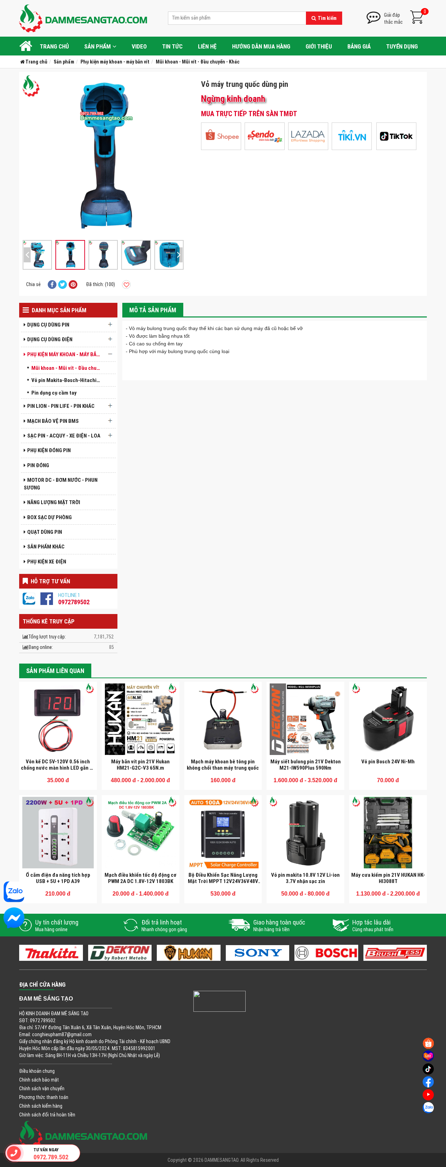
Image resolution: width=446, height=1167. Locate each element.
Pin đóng (38, 465)
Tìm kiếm (327, 18)
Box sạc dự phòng (49, 517)
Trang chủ (54, 46)
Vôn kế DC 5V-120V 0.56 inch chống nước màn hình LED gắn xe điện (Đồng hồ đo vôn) (58, 767)
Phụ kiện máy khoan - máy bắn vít (66, 354)
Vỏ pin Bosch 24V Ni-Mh (388, 761)
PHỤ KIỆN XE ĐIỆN (46, 561)
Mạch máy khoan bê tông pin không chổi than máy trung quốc (223, 764)
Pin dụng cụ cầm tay (54, 392)
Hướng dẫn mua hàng (261, 46)
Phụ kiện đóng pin (49, 450)
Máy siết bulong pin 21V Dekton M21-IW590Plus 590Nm (305, 764)
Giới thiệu (319, 46)
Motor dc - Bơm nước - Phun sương (61, 484)
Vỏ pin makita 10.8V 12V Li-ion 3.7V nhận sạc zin (305, 877)
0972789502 (74, 602)
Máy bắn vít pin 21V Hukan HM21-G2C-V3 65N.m (140, 764)
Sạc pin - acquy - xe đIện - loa (63, 435)
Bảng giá (359, 46)
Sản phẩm (97, 46)
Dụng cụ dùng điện (49, 339)
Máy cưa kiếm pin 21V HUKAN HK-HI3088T (388, 877)
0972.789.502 (50, 1157)
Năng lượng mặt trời (53, 502)
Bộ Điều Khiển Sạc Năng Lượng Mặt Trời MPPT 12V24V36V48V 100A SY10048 (223, 881)
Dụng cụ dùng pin (48, 324)
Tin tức (172, 46)
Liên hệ (207, 46)
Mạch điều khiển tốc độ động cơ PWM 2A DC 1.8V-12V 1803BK (141, 877)
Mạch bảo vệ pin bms (53, 421)
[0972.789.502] (14, 1153)
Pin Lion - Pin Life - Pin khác (60, 406)
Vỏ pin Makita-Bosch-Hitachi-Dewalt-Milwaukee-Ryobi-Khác (68, 380)
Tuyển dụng (402, 46)
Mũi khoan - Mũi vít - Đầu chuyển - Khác (68, 368)
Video (139, 46)
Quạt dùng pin (44, 532)
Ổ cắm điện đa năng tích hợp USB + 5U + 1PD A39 (58, 877)
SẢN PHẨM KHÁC (45, 546)
